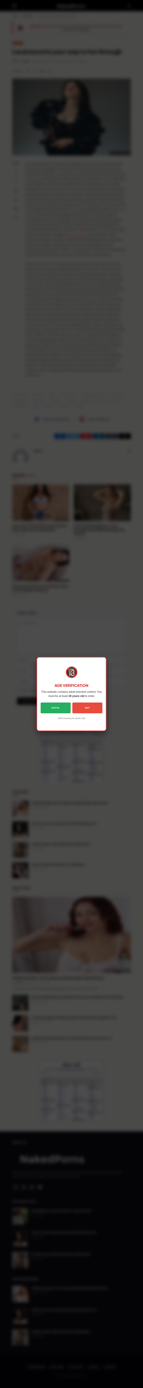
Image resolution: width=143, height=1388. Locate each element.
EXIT (87, 708)
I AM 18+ (55, 708)
